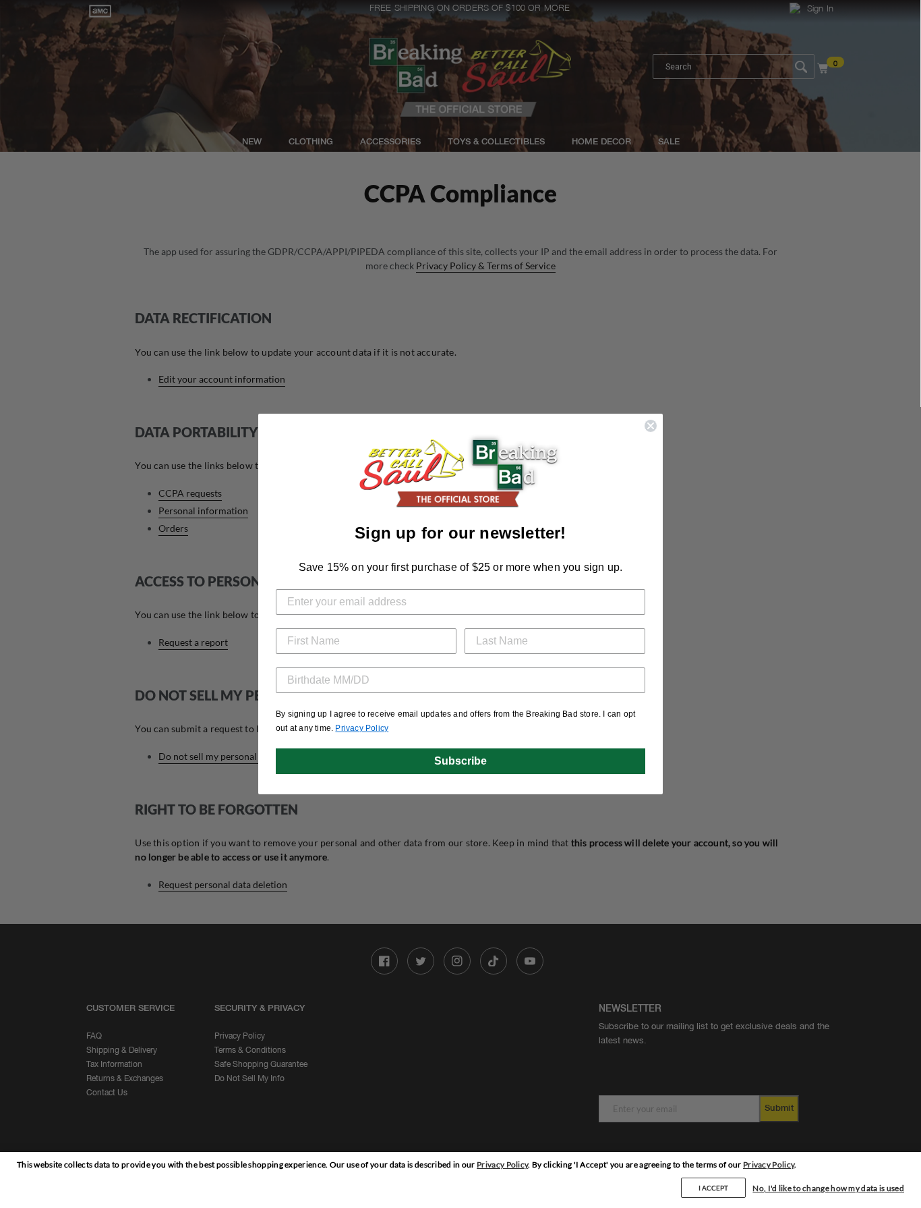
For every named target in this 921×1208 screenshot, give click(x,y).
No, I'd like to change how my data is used (828, 1188)
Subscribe (460, 761)
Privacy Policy (502, 1164)
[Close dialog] (650, 426)
